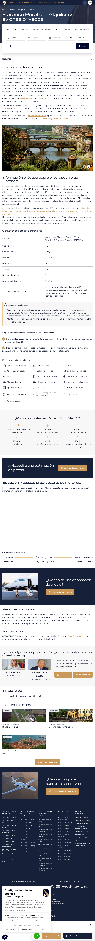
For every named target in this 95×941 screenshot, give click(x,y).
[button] (77, 936)
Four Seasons (74, 636)
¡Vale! (43, 929)
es (77, 3)
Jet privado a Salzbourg (27, 846)
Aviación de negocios (81, 823)
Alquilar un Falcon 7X (63, 859)
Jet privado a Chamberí (27, 843)
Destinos (12, 10)
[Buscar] (84, 2)
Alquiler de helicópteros (82, 820)
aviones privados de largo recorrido (67, 211)
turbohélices (85, 208)
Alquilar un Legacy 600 (64, 856)
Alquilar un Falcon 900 (64, 853)
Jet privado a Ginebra (9, 817)
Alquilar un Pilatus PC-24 (64, 825)
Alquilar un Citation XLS (64, 850)
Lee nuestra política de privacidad (15, 910)
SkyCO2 (6, 108)
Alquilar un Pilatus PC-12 (64, 828)
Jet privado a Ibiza (26, 849)
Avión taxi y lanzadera (81, 837)
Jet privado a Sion (26, 832)
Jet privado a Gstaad (26, 823)
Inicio (4, 10)
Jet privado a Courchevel (28, 820)
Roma (31, 98)
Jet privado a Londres (27, 852)
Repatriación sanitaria (81, 831)
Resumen (6, 59)
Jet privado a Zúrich (8, 835)
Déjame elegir (27, 929)
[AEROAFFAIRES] (4, 3)
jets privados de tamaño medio (35, 211)
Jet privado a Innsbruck (27, 826)
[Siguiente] (88, 167)
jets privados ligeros (11, 211)
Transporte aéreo (80, 834)
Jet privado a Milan (8, 841)
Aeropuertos (22, 10)
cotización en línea (37, 116)
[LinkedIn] (53, 915)
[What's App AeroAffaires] (37, 936)
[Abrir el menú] (90, 2)
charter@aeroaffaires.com (56, 118)
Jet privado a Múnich (8, 854)
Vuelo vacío (78, 840)
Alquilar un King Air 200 (64, 842)
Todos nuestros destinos (47, 762)
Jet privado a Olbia (8, 838)
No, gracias (10, 929)
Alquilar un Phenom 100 (64, 822)
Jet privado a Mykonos (27, 835)
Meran (44, 98)
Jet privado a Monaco (9, 857)
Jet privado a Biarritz (26, 829)
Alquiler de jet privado (81, 817)
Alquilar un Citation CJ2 (64, 831)
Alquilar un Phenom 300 (64, 839)
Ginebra (24, 98)
